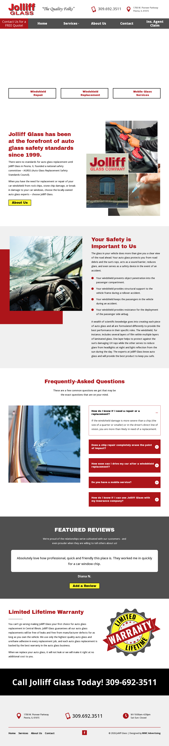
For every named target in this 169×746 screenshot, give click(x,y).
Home (42, 23)
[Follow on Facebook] (84, 732)
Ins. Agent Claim (154, 23)
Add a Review (84, 586)
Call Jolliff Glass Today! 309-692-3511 (84, 682)
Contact (126, 23)
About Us (98, 23)
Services (70, 23)
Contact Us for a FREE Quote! (14, 23)
